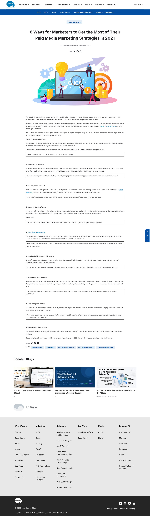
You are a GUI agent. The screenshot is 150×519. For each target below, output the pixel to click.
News (17, 449)
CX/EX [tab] (46, 12)
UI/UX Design (62, 446)
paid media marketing (108, 126)
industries (49, 4)
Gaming (39, 443)
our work (76, 4)
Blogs (17, 443)
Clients (18, 432)
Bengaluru (123, 449)
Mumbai (122, 438)
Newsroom (98, 4)
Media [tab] (54, 12)
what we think (63, 4)
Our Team (19, 466)
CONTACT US (111, 4)
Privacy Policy (112, 508)
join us (87, 4)
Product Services (64, 487)
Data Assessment (64, 468)
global (138, 4)
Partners (18, 472)
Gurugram (123, 443)
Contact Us (147, 236)
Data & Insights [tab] (65, 12)
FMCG (38, 449)
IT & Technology (43, 466)
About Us (19, 460)
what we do (36, 4)
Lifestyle (39, 472)
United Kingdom (126, 460)
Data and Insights (64, 440)
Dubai (121, 455)
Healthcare (40, 460)
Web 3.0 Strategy (64, 482)
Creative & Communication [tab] (83, 12)
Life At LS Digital (22, 455)
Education (40, 455)
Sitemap (132, 508)
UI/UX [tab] (39, 12)
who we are (23, 4)
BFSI (38, 432)
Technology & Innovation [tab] (104, 12)
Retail (38, 438)
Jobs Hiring (20, 438)
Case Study (82, 438)
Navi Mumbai (125, 432)
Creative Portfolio (85, 432)
